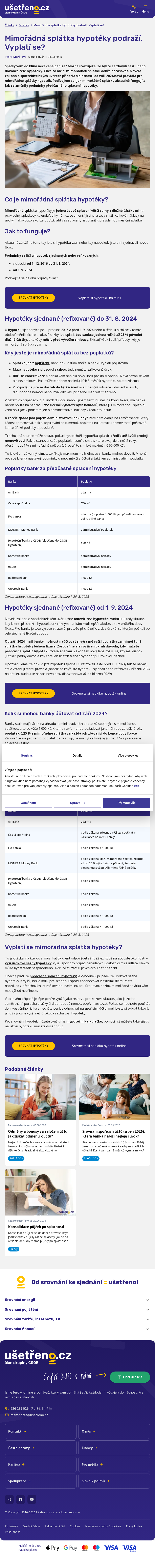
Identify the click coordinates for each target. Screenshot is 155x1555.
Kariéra (14, 1464)
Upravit (75, 802)
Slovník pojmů (93, 1481)
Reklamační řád (55, 1526)
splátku (136, 220)
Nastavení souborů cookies (103, 1526)
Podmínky (11, 1526)
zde (137, 786)
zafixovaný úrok (99, 369)
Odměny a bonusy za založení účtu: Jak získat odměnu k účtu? (38, 1134)
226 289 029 (19, 1408)
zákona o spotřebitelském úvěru (41, 619)
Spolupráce (17, 1481)
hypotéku (63, 242)
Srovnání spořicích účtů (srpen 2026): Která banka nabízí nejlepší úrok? (113, 1134)
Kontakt (15, 1431)
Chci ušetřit (132, 1377)
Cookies (75, 1526)
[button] (77, 1300)
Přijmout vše (126, 802)
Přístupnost (12, 1532)
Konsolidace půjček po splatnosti (36, 1226)
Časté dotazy (19, 1448)
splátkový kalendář (35, 215)
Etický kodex (134, 1526)
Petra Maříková (15, 57)
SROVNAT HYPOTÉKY (33, 297)
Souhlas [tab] (27, 755)
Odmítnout (28, 802)
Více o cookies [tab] (128, 755)
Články (9, 25)
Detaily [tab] (78, 755)
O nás (86, 1431)
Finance (24, 25)
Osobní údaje (31, 1526)
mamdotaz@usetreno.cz (29, 1415)
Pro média (90, 1464)
